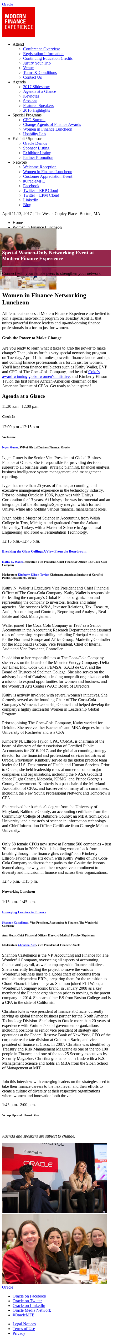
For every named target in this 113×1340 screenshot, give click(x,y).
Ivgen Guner (10, 447)
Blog (27, 204)
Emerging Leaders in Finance (24, 912)
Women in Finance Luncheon (47, 129)
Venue (28, 68)
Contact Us (32, 77)
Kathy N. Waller (12, 561)
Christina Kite (27, 944)
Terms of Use (24, 1328)
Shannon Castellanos (15, 922)
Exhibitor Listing (37, 153)
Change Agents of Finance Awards (52, 124)
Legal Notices (24, 1324)
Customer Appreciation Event (47, 176)
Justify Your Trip (37, 63)
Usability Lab (34, 134)
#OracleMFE (34, 181)
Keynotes (31, 96)
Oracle (7, 1287)
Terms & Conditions (40, 72)
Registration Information (43, 53)
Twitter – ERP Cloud (40, 190)
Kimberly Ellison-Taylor (33, 574)
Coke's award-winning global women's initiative (51, 374)
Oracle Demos (35, 143)
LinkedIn (30, 200)
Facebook (31, 186)
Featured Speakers (38, 105)
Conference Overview (41, 49)
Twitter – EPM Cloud (41, 195)
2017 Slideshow (36, 86)
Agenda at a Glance (39, 91)
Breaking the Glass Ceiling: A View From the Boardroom (44, 551)
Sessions (30, 101)
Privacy (19, 1333)
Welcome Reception (39, 167)
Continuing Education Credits (48, 58)
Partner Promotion (38, 157)
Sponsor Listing (36, 148)
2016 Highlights (36, 110)
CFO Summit (34, 119)
